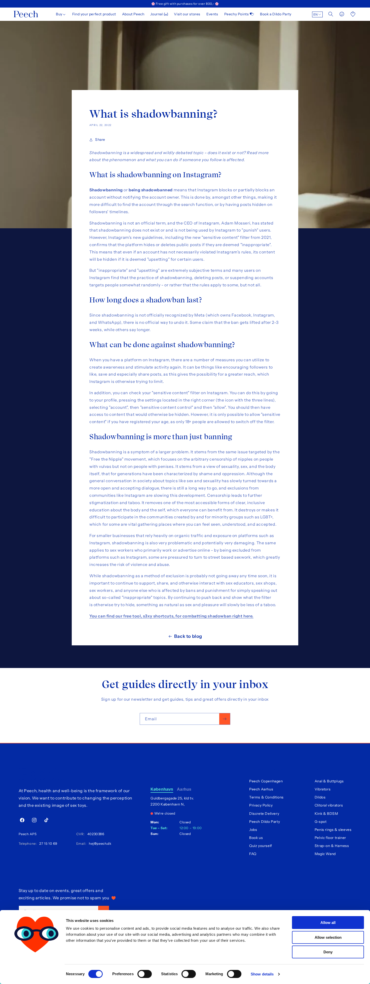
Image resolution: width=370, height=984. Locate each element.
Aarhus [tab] (184, 789)
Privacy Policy (261, 805)
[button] (61, 14)
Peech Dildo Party (264, 821)
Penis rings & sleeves (333, 829)
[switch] (144, 974)
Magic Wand (325, 854)
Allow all (328, 922)
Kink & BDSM (326, 813)
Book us (256, 837)
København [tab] (162, 789)
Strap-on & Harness (332, 845)
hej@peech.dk (99, 843)
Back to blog (188, 636)
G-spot (321, 821)
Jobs (253, 829)
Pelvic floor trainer (330, 837)
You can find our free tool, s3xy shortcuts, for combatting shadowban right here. (171, 615)
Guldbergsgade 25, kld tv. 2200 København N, (172, 801)
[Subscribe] (224, 719)
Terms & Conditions (266, 797)
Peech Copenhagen (266, 781)
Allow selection (328, 937)
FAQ (252, 854)
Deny (327, 952)
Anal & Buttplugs (329, 781)
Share (100, 139)
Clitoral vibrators (329, 805)
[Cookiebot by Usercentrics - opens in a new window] (36, 974)
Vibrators (322, 789)
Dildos (320, 797)
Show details (262, 974)
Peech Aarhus (261, 789)
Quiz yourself (260, 845)
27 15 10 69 (47, 843)
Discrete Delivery (264, 813)
